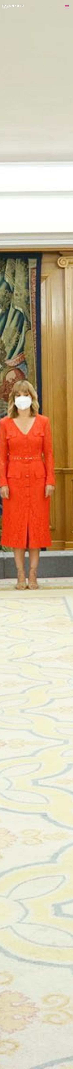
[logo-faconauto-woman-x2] (13, 6)
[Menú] (67, 7)
